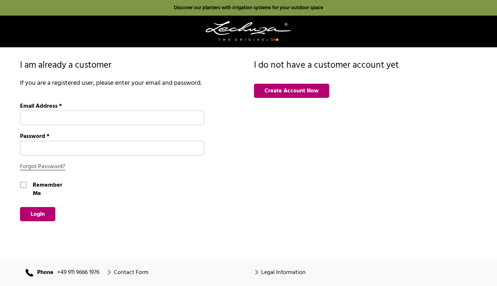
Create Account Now (292, 91)
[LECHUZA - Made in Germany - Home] (248, 31)
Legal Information (283, 273)
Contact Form (131, 273)
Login (38, 214)
